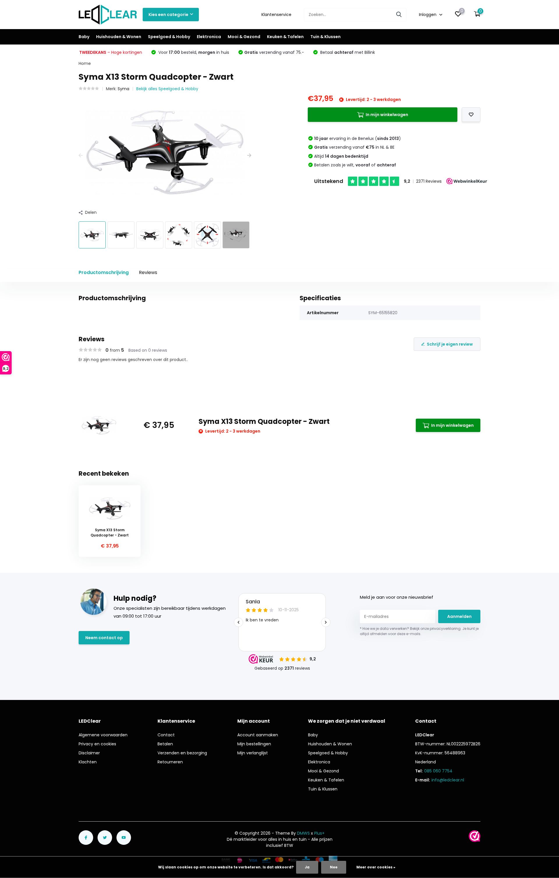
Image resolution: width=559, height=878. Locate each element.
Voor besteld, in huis (193, 52)
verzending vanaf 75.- (274, 52)
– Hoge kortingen (110, 52)
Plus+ (319, 833)
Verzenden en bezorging (182, 753)
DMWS (303, 833)
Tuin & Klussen (325, 37)
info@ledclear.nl (447, 780)
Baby (84, 37)
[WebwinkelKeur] (474, 836)
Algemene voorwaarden (103, 735)
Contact (166, 735)
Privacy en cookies (97, 744)
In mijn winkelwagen (387, 115)
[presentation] (81, 155)
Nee (333, 867)
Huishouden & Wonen (118, 37)
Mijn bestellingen (254, 744)
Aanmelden (459, 616)
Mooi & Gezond (244, 37)
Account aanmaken (257, 735)
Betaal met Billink (347, 52)
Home (85, 63)
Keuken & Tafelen (285, 37)
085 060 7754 (438, 771)
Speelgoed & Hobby (169, 37)
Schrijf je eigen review (450, 344)
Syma (123, 89)
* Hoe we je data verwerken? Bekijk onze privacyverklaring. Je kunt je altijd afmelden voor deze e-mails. (419, 631)
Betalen (165, 744)
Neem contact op (104, 638)
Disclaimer (89, 753)
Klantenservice (276, 14)
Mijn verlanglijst (252, 753)
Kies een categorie (168, 14)
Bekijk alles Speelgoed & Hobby (167, 89)
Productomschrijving (104, 272)
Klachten (88, 762)
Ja (307, 867)
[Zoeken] (399, 14)
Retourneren (170, 762)
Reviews (148, 272)
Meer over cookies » (375, 867)
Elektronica (209, 37)
